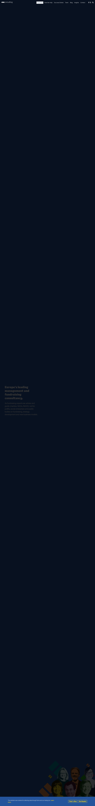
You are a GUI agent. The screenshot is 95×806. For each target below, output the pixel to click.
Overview (40, 2)
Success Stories (58, 2)
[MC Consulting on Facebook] (88, 2)
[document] (47, 403)
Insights (76, 2)
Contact (82, 2)
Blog (71, 2)
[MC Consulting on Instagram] (90, 2)
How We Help (48, 2)
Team (66, 2)
